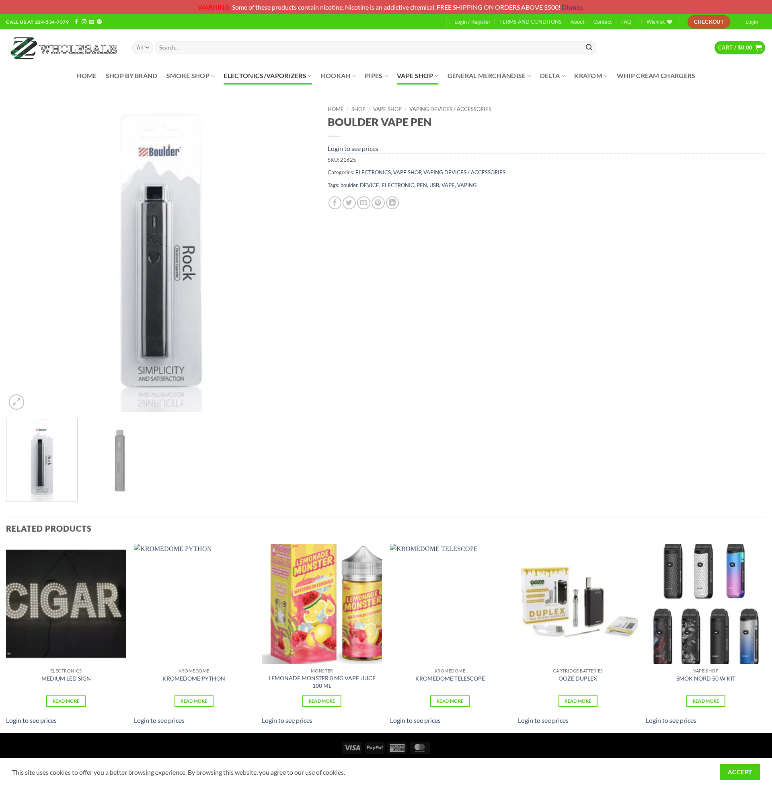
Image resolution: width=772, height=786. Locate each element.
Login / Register (472, 22)
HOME (86, 75)
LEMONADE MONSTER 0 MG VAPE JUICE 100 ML (322, 682)
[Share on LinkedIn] (392, 203)
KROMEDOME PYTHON (193, 678)
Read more (66, 700)
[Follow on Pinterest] (99, 22)
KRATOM (588, 75)
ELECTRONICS (373, 172)
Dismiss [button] (572, 7)
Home (336, 109)
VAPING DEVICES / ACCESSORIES (450, 109)
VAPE (448, 185)
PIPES (374, 75)
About (578, 22)
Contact (602, 22)
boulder (349, 185)
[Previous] (22, 257)
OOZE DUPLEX (577, 678)
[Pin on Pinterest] (378, 203)
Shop (358, 109)
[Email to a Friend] (363, 203)
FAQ (626, 22)
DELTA (550, 75)
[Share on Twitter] (349, 203)
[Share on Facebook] (335, 203)
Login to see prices (353, 148)
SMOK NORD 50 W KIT (705, 678)
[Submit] (589, 47)
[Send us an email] (91, 22)
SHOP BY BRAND (132, 75)
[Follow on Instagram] (84, 22)
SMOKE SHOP (187, 75)
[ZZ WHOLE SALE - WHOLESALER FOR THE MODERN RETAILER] (63, 48)
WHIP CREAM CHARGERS (656, 75)
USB (434, 185)
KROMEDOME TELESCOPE (450, 678)
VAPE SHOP (415, 75)
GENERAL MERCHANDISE (487, 75)
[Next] (299, 257)
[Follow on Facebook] (76, 22)
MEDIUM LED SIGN (66, 678)
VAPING (467, 185)
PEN (422, 185)
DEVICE (369, 185)
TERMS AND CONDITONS (530, 22)
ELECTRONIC (398, 185)
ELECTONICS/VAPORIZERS (265, 75)
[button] (740, 47)
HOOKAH (336, 75)
